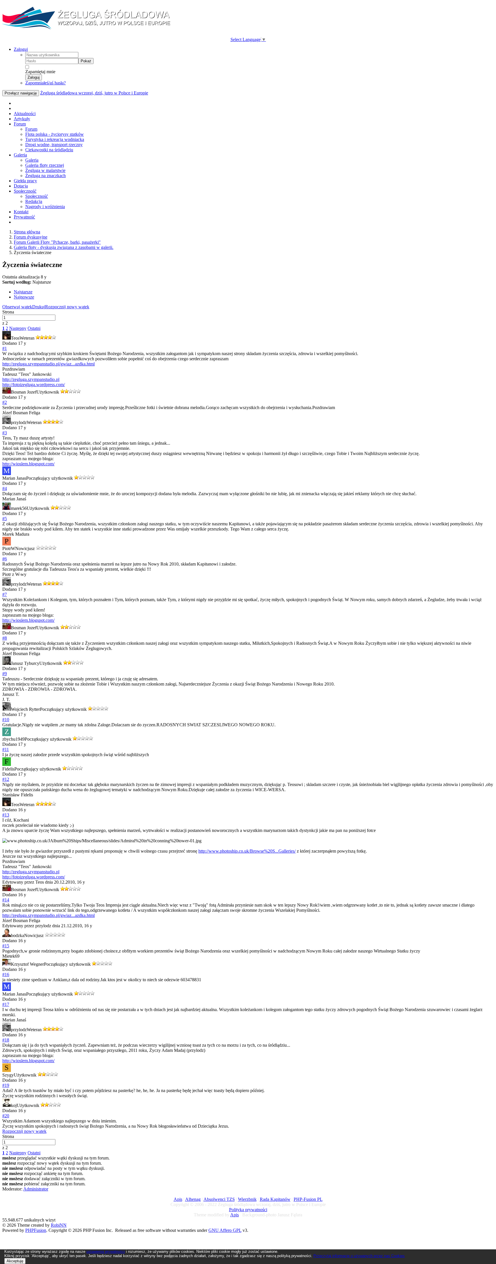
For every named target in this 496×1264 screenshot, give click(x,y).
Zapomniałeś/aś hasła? (45, 82)
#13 (5, 814)
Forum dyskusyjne (30, 237)
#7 (4, 594)
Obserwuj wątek (17, 306)
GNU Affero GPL (224, 1230)
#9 (4, 673)
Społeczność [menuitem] (25, 191)
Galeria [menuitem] (20, 154)
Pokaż (86, 61)
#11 (5, 749)
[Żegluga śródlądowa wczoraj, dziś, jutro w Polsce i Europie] (88, 28)
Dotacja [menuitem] (21, 185)
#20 (5, 1115)
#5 (4, 518)
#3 (4, 432)
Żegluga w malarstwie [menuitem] (45, 170)
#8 (4, 638)
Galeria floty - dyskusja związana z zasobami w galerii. (63, 247)
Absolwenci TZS (219, 1199)
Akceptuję (15, 1261)
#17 (5, 1004)
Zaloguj (21, 49)
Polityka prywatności (248, 1209)
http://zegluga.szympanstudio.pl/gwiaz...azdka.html (48, 363)
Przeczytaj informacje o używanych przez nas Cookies (359, 1256)
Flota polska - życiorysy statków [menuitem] (54, 134)
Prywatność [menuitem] (24, 216)
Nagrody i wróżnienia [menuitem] (45, 206)
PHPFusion (35, 1230)
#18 (5, 1039)
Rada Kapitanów (275, 1199)
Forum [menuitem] (20, 123)
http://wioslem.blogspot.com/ (28, 463)
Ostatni (34, 328)
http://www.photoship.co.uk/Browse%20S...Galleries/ (247, 851)
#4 (4, 488)
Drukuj (38, 306)
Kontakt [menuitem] (21, 211)
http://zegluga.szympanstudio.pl (30, 379)
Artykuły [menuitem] (22, 118)
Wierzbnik (247, 1199)
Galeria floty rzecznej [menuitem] (44, 165)
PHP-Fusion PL (308, 1199)
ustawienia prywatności (105, 1251)
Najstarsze (23, 291)
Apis (178, 1199)
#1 (4, 348)
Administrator (35, 1188)
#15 (5, 945)
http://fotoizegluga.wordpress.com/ (33, 384)
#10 (5, 719)
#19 (5, 1085)
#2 (4, 402)
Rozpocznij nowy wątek (67, 306)
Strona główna (27, 231)
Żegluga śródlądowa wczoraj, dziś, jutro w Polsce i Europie (94, 92)
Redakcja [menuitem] (33, 201)
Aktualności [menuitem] (25, 113)
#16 (5, 974)
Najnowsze (24, 297)
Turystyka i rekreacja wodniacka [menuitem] (54, 139)
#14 (5, 899)
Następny (17, 328)
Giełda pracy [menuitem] (25, 180)
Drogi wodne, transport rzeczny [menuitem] (54, 144)
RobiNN (59, 1225)
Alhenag (193, 1199)
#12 (5, 779)
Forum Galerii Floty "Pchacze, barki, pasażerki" (57, 242)
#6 (4, 558)
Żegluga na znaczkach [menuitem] (45, 175)
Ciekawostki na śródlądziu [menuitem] (49, 149)
